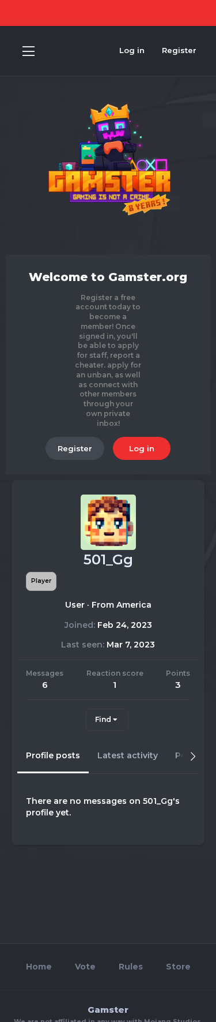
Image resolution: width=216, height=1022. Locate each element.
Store (178, 966)
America (133, 605)
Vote (85, 966)
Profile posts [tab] (53, 755)
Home (39, 966)
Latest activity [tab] (127, 755)
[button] (28, 51)
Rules (131, 966)
